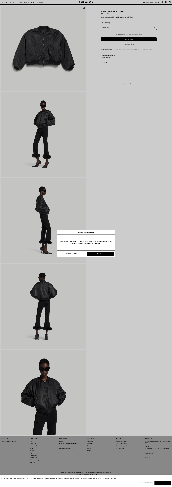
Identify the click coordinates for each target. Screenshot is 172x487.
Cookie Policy (111, 478)
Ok (162, 483)
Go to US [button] (100, 253)
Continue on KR (71, 253)
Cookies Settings (147, 483)
